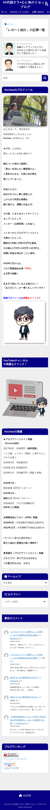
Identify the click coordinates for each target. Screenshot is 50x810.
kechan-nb (14, 638)
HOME (26, 795)
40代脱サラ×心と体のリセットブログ (25, 4)
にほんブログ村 (11, 768)
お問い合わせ (38, 12)
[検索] (45, 78)
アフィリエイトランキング (15, 759)
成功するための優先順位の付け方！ (24, 677)
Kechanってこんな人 (19, 12)
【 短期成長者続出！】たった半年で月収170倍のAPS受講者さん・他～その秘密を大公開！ (28, 720)
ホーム (4, 12)
